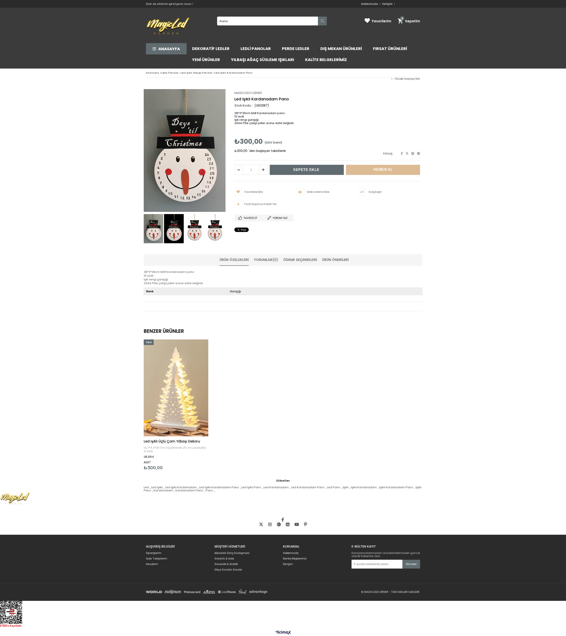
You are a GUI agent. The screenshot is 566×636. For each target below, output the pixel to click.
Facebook (402, 153)
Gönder (411, 564)
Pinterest (412, 153)
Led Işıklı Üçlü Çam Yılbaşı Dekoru (172, 441)
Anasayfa (169, 49)
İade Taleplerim (156, 558)
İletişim (387, 4)
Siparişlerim (153, 553)
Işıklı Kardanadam (364, 487)
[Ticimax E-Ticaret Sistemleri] (283, 632)
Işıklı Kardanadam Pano (396, 487)
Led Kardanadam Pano (308, 487)
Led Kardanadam (276, 487)
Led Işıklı (157, 487)
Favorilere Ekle (176, 405)
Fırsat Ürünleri (390, 48)
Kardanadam (163, 490)
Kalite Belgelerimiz (326, 59)
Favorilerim (381, 21)
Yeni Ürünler (206, 59)
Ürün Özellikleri (234, 259)
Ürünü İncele (191, 405)
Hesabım (152, 564)
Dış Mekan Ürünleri (341, 48)
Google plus (418, 153)
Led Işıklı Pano (251, 487)
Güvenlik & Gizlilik (226, 564)
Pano (209, 490)
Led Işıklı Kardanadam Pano (219, 487)
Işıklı (345, 487)
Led (146, 487)
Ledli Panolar (256, 48)
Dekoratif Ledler (210, 48)
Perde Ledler (295, 48)
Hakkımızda (369, 4)
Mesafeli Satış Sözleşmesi (231, 553)
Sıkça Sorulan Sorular (228, 569)
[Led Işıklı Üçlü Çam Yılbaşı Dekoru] (176, 388)
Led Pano (333, 487)
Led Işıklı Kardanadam (181, 487)
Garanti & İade (224, 558)
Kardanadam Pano (189, 490)
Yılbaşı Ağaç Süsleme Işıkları (262, 59)
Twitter (407, 153)
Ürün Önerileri (335, 259)
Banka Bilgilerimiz (295, 558)
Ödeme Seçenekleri (300, 259)
